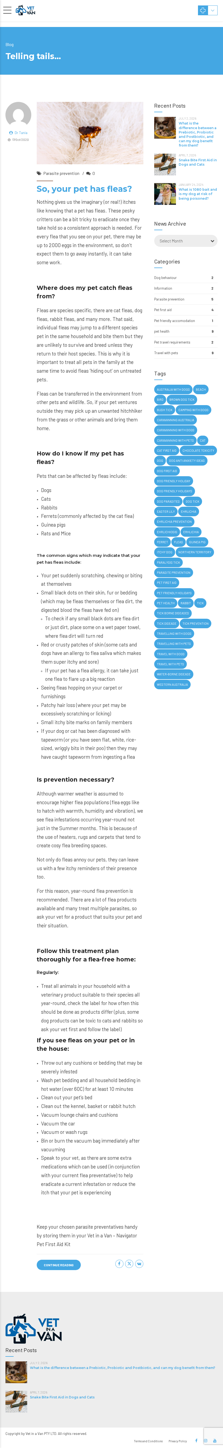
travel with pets (170, 664)
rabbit (186, 603)
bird (160, 399)
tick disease (166, 623)
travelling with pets (174, 643)
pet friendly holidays (174, 593)
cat (203, 440)
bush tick (164, 410)
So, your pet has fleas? (84, 189)
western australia (172, 684)
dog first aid (167, 471)
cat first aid (166, 450)
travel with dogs (171, 654)
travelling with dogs (174, 633)
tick (200, 603)
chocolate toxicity (198, 450)
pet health (161, 331)
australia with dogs (173, 389)
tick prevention (195, 623)
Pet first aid (163, 310)
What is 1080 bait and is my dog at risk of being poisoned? (198, 193)
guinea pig (197, 542)
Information (163, 288)
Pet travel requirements (172, 342)
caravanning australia (175, 420)
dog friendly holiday (173, 481)
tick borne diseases (173, 613)
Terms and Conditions (148, 1441)
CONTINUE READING (59, 1265)
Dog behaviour (165, 277)
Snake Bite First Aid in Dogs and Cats (198, 162)
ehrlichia (188, 511)
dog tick (192, 501)
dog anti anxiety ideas (187, 460)
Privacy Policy (178, 1441)
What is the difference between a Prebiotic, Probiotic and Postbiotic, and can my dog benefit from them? (197, 134)
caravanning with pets (175, 440)
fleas (178, 542)
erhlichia (191, 532)
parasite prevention (173, 572)
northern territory (194, 552)
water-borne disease (174, 674)
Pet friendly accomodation (174, 320)
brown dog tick (181, 399)
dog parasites (168, 501)
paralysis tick (168, 562)
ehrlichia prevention (174, 521)
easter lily (166, 511)
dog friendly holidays (174, 491)
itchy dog (164, 552)
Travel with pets (166, 353)
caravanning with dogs (175, 430)
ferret (162, 542)
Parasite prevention (61, 173)
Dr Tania (21, 132)
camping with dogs (193, 410)
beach (201, 389)
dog (160, 460)
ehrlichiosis (167, 532)
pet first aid (166, 582)
